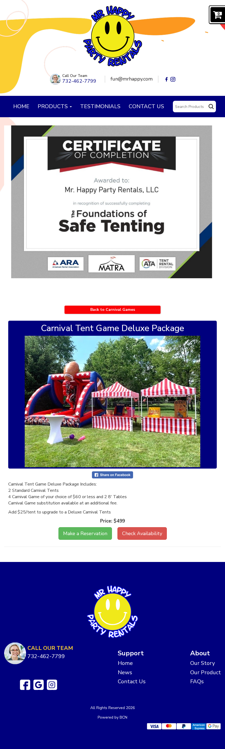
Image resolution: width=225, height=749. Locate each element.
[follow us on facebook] (166, 79)
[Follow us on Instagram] (52, 684)
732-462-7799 (79, 81)
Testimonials (100, 106)
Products (53, 106)
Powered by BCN (112, 717)
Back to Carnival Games (112, 309)
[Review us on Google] (38, 684)
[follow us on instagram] (172, 79)
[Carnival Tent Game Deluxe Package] (112, 401)
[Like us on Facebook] (25, 684)
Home (21, 106)
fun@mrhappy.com (132, 79)
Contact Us (146, 106)
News (125, 672)
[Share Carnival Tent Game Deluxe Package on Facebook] (112, 474)
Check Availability (142, 533)
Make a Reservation (85, 533)
